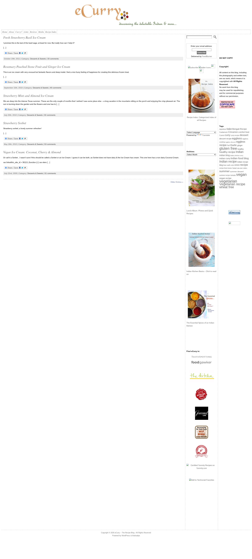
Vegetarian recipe (232, 184)
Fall (228, 145)
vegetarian (228, 181)
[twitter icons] (205, 67)
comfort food (243, 132)
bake (229, 129)
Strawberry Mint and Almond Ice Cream (28, 95)
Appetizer (222, 129)
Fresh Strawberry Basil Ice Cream (24, 37)
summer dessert (237, 172)
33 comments (53, 59)
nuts (232, 165)
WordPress (126, 536)
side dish (240, 168)
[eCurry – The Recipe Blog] (126, 16)
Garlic (233, 145)
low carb (226, 165)
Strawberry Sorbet (14, 123)
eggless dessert (230, 142)
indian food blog (240, 158)
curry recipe (235, 135)
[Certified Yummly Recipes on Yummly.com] (202, 468)
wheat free (226, 187)
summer (224, 171)
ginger (240, 145)
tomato (233, 175)
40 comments (55, 88)
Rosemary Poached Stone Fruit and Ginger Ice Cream (36, 66)
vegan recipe (225, 178)
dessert (244, 135)
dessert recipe (225, 138)
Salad (234, 168)
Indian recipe (228, 161)
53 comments (50, 144)
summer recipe (224, 175)
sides (245, 168)
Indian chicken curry (236, 155)
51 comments (50, 173)
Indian (239, 152)
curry (227, 135)
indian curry (224, 158)
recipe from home (225, 168)
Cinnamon (233, 132)
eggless (237, 138)
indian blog (224, 155)
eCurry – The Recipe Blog (124, 533)
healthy (241, 149)
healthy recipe (227, 152)
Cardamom (223, 132)
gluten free (228, 148)
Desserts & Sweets (38, 59)
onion (237, 165)
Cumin (221, 135)
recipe (244, 164)
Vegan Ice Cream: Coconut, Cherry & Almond (32, 152)
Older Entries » (177, 182)
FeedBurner (207, 56)
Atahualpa (136, 536)
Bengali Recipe (239, 129)
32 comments (49, 115)
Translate (206, 135)
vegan (241, 174)
